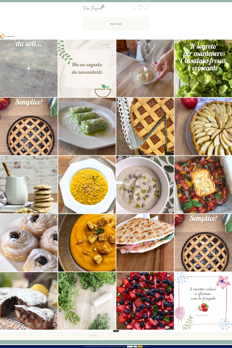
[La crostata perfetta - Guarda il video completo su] (29, 126)
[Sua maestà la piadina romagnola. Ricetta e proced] (145, 243)
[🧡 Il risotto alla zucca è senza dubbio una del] (87, 184)
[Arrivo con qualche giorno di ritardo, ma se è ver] (29, 243)
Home (134, 8)
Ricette (139, 8)
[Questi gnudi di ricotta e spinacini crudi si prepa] (87, 126)
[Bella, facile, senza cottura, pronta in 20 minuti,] (145, 301)
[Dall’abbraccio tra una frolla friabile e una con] (145, 126)
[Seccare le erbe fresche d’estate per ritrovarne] (87, 301)
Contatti (146, 8)
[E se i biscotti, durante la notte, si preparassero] (29, 68)
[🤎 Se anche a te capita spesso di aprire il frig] (29, 184)
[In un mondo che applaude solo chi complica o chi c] (87, 68)
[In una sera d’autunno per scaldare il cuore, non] (87, 243)
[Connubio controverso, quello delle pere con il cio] (29, 301)
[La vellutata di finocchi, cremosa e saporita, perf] (145, 184)
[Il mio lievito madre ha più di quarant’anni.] (145, 68)
